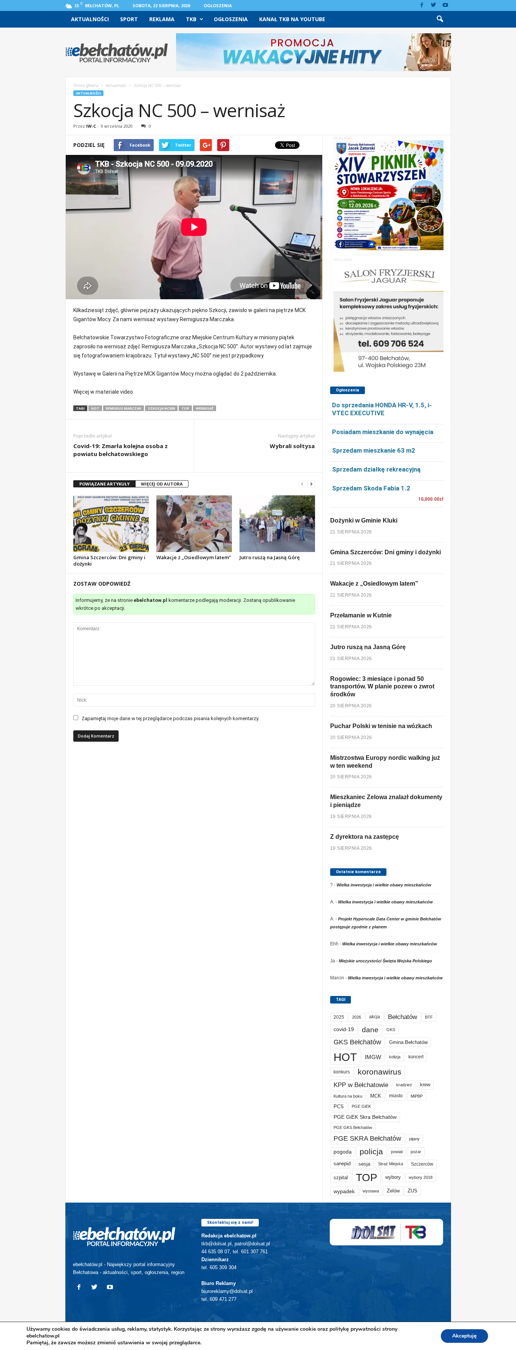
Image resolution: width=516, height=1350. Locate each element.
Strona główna (86, 85)
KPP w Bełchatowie (361, 1085)
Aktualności (90, 19)
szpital (341, 1177)
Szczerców (422, 1164)
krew (425, 1084)
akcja (374, 1016)
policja (371, 1151)
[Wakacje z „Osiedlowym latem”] (194, 523)
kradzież (404, 1084)
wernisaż (204, 408)
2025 (339, 1017)
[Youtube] (445, 5)
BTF (429, 1017)
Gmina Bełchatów (408, 1042)
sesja (364, 1164)
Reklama (162, 19)
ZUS (412, 1191)
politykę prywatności (355, 1329)
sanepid (342, 1163)
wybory (393, 1177)
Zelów (393, 1191)
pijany (414, 1139)
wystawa (371, 1191)
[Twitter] (433, 5)
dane (370, 1030)
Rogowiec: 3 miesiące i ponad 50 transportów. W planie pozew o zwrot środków (382, 687)
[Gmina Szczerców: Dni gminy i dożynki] (111, 523)
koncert (415, 1056)
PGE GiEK (361, 1106)
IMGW (373, 1057)
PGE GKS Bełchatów (353, 1127)
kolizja (394, 1057)
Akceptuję (464, 1335)
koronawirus (380, 1071)
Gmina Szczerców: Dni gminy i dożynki (109, 560)
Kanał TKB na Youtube (292, 19)
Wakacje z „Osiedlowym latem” (193, 557)
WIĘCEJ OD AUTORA (162, 484)
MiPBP (417, 1096)
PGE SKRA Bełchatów (367, 1138)
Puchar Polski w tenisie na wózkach (381, 726)
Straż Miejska (390, 1163)
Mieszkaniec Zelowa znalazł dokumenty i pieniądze (386, 801)
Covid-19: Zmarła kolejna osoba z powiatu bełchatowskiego (120, 450)
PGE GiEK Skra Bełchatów (365, 1117)
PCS (339, 1106)
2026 (356, 1017)
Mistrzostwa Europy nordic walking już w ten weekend (385, 762)
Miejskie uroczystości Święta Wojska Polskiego (385, 961)
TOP (185, 408)
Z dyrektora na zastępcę (364, 837)
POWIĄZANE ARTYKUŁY (104, 484)
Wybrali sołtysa (292, 446)
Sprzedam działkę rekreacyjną (376, 469)
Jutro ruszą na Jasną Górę (269, 557)
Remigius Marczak (123, 408)
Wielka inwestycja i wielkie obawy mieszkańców (384, 885)
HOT (95, 408)
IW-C (91, 126)
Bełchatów (402, 1017)
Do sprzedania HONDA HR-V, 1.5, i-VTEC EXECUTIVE (382, 409)
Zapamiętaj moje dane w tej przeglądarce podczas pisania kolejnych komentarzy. (170, 718)
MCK (375, 1096)
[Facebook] (421, 5)
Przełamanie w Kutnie (361, 615)
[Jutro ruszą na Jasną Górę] (277, 523)
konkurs (342, 1072)
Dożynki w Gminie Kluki (363, 520)
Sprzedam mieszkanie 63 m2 (373, 450)
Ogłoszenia (218, 5)
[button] (439, 19)
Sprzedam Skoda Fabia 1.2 (371, 488)
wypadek (344, 1191)
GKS (390, 1029)
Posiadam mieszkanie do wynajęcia (382, 432)
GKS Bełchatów (357, 1042)
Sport (129, 19)
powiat (397, 1151)
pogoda (343, 1152)
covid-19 (344, 1029)
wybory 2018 (421, 1177)
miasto (396, 1095)
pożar (416, 1151)
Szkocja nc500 (161, 408)
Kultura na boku (348, 1096)
